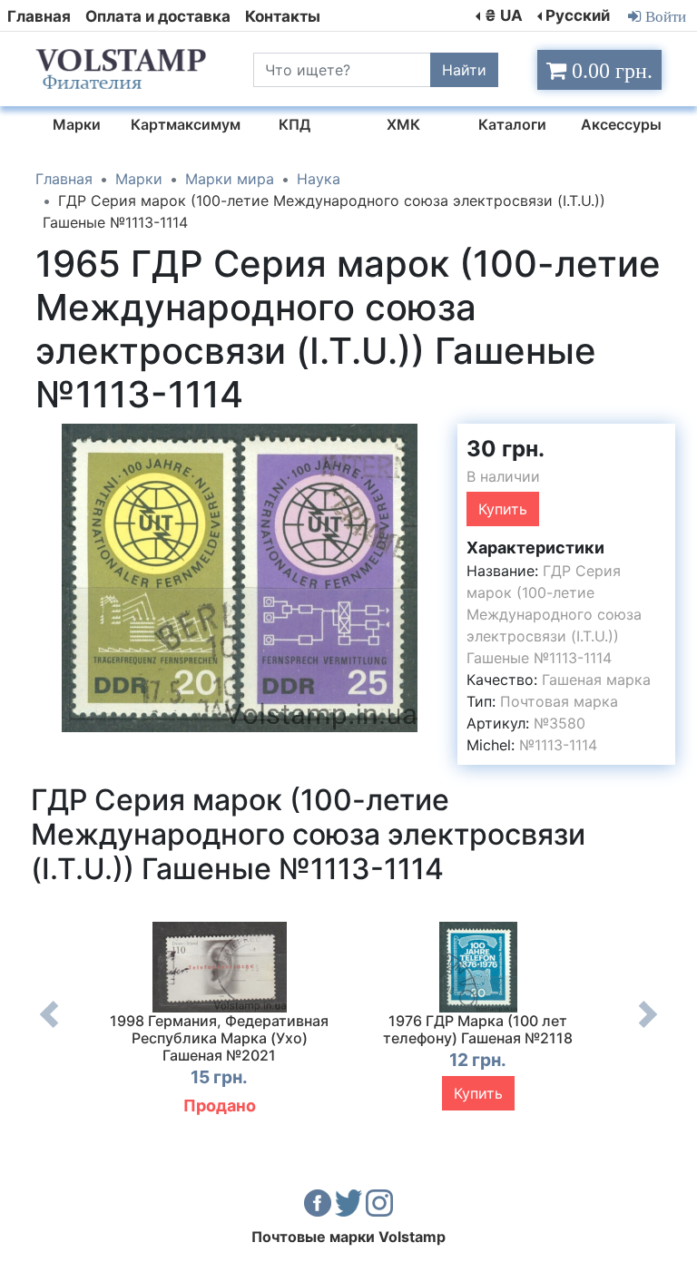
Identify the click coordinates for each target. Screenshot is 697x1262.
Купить (502, 509)
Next (648, 1028)
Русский (577, 15)
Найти (464, 70)
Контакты (282, 16)
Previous (49, 1028)
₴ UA (504, 15)
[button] (427, 440)
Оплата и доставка (158, 16)
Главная (39, 16)
